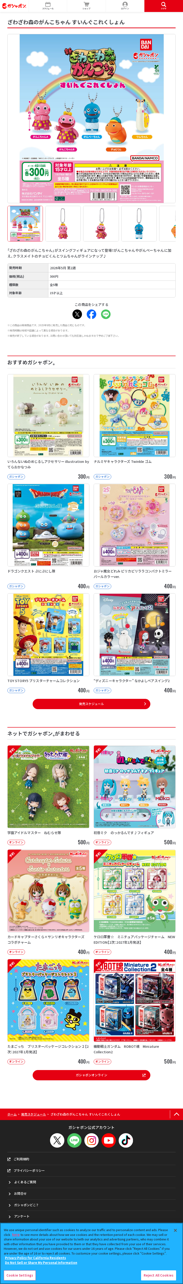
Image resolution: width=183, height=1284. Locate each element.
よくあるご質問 (25, 1182)
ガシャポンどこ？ (26, 1205)
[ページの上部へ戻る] (176, 1114)
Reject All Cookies (158, 1275)
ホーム (12, 1114)
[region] (91, 1253)
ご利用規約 (21, 1159)
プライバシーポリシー (29, 1170)
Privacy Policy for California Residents (35, 1258)
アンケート (22, 1216)
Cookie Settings (19, 1275)
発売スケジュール (91, 703)
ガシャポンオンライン (91, 1075)
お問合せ (20, 1193)
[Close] (175, 1230)
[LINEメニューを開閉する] (74, 1140)
